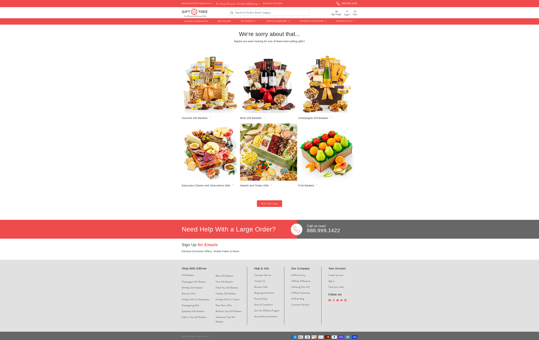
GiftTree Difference (300, 281)
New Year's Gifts (224, 305)
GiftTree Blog (297, 298)
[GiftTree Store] (195, 12)
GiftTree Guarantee (300, 292)
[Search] (232, 13)
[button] (248, 21)
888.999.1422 (323, 230)
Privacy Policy (260, 298)
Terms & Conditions (263, 304)
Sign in (331, 281)
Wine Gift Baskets (250, 118)
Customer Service (262, 275)
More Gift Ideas (269, 203)
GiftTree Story (298, 275)
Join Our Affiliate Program (267, 310)
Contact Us (259, 281)
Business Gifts (189, 293)
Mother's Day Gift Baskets (229, 311)
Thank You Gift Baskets (227, 287)
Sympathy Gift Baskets (193, 311)
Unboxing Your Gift (300, 287)
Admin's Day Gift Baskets (194, 317)
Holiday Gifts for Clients (228, 299)
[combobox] (269, 13)
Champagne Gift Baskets (313, 118)
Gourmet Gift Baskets (195, 118)
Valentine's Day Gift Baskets (225, 319)
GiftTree (191, 336)
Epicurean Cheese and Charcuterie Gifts (206, 185)
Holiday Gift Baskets (226, 293)
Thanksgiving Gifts (190, 305)
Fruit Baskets (306, 185)
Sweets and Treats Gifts (254, 185)
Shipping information (264, 292)
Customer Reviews (300, 304)
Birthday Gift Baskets (192, 287)
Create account (335, 275)
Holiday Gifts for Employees (195, 299)
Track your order (336, 287)
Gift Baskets (188, 275)
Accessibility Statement (265, 316)
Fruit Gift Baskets (224, 281)
